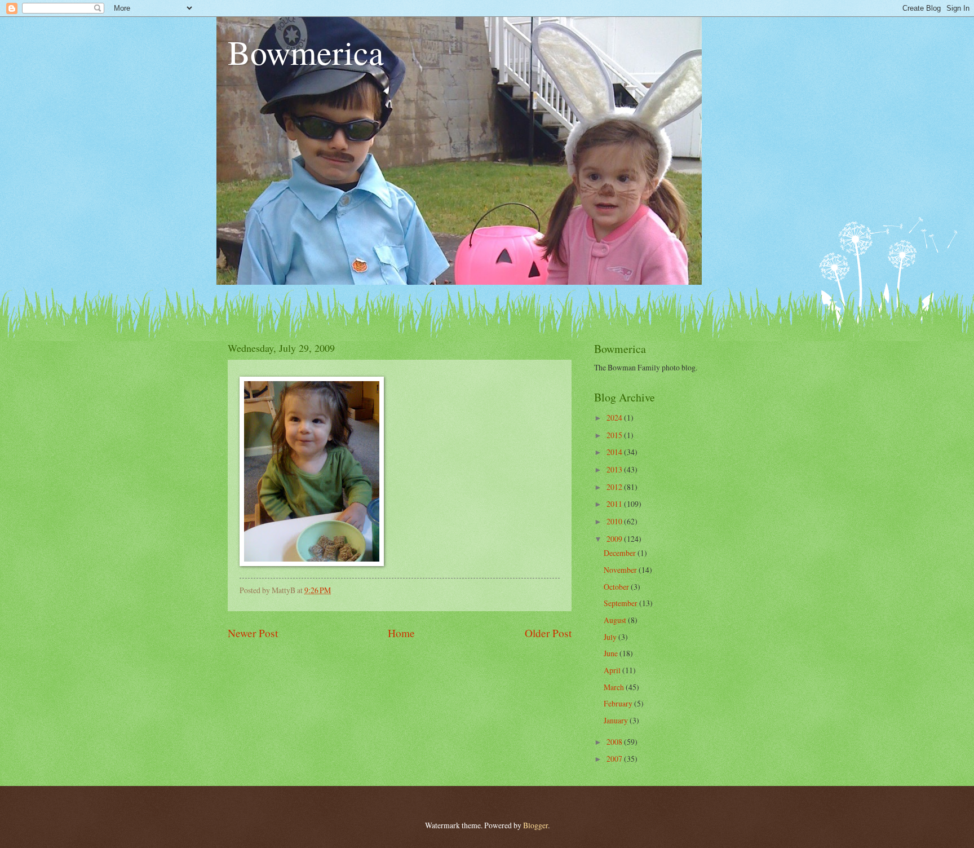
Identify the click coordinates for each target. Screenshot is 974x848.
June (611, 653)
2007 (615, 758)
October (617, 586)
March (615, 687)
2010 (615, 521)
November (621, 569)
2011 (615, 503)
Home (401, 633)
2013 (615, 469)
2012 (615, 487)
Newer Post (253, 633)
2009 (615, 538)
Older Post (548, 633)
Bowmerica (306, 51)
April (613, 670)
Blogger (535, 825)
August (616, 620)
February (619, 703)
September (621, 603)
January (617, 720)
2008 (615, 741)
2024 (615, 417)
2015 (615, 435)
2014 (615, 452)
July (611, 636)
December (620, 552)
